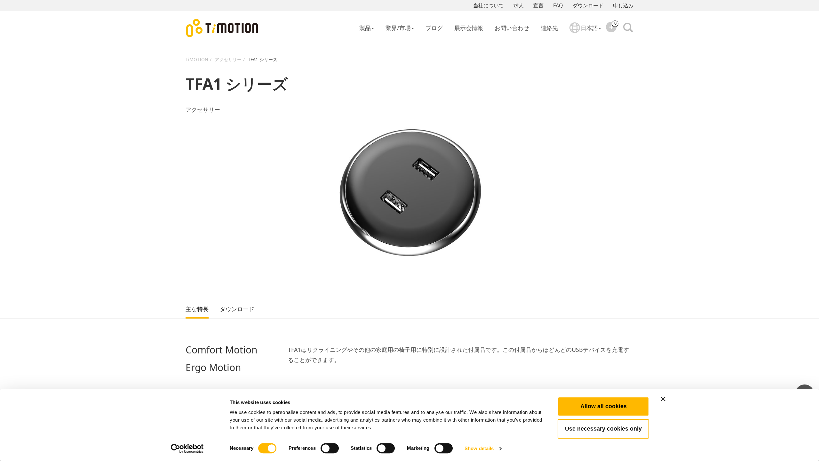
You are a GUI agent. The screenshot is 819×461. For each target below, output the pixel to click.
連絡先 (549, 28)
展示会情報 (468, 28)
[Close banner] (663, 399)
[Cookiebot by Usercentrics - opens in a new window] (187, 448)
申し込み (623, 5)
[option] (409, 193)
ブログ (434, 28)
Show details (479, 448)
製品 (365, 28)
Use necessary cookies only (603, 428)
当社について (488, 5)
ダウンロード (588, 5)
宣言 (538, 5)
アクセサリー (228, 59)
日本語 (589, 28)
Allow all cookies (603, 406)
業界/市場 (398, 28)
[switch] (330, 448)
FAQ (558, 5)
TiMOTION (197, 59)
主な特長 (197, 309)
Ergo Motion (213, 367)
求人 (518, 5)
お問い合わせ (512, 28)
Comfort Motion (222, 350)
